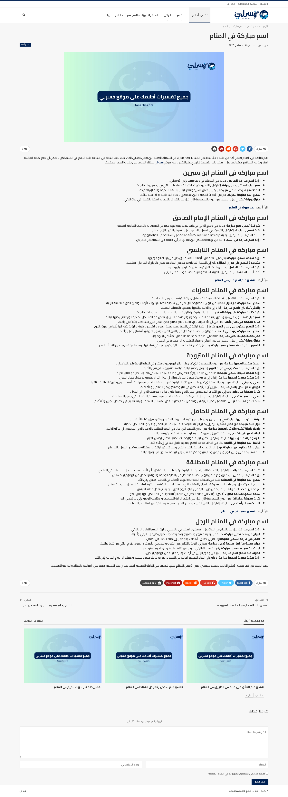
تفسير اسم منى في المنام (238, 511)
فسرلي (159, 162)
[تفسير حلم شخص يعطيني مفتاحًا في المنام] (144, 655)
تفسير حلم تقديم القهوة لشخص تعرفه (46, 605)
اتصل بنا (231, 3)
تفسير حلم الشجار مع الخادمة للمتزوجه (242, 605)
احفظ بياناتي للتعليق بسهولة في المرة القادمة (236, 773)
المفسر (181, 15)
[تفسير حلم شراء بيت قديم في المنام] (62, 655)
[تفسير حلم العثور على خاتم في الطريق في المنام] (225, 655)
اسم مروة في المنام (242, 207)
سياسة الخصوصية (247, 3)
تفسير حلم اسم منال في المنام (235, 280)
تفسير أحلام (199, 15)
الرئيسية (264, 3)
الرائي (167, 15)
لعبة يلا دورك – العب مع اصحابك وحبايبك (132, 15)
